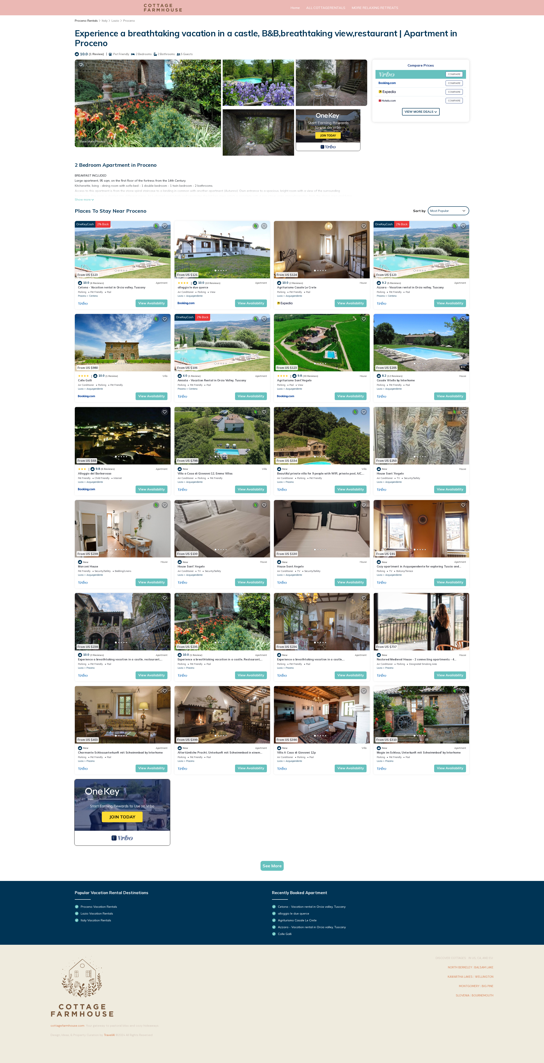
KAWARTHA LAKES (460, 977)
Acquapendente (194, 295)
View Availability (151, 303)
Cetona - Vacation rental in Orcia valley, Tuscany (111, 287)
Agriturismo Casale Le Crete (296, 287)
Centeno (93, 295)
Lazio (115, 21)
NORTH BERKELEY (460, 967)
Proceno (129, 21)
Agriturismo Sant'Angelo (294, 380)
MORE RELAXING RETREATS (375, 8)
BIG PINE (487, 986)
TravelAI (109, 1035)
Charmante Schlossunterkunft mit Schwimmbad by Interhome (120, 752)
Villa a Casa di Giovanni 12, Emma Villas (205, 473)
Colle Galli (85, 380)
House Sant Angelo (290, 566)
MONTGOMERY (469, 986)
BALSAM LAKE (483, 967)
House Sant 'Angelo (390, 473)
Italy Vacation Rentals (96, 920)
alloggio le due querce (193, 287)
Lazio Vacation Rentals (97, 913)
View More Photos (92, 141)
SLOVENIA (462, 995)
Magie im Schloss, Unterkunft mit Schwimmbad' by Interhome (419, 752)
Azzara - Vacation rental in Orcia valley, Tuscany (410, 287)
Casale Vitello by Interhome (396, 380)
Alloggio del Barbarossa (94, 473)
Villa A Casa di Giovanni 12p (296, 752)
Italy (105, 21)
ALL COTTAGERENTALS (325, 8)
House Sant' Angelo (191, 566)
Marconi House (88, 566)
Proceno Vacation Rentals (99, 907)
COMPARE (454, 74)
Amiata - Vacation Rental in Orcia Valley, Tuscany (212, 380)
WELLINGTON (484, 977)
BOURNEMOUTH (482, 995)
